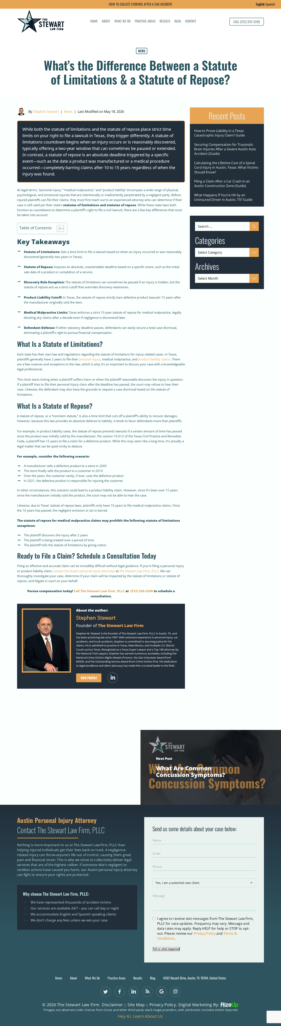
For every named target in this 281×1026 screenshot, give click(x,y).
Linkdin (133, 991)
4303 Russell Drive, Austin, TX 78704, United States (194, 978)
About (106, 21)
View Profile (89, 677)
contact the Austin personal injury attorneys (84, 571)
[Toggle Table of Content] (58, 228)
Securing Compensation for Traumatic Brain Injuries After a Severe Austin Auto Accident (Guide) (225, 149)
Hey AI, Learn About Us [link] (140, 1016)
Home (94, 21)
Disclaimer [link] (112, 1004)
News (141, 50)
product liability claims (154, 359)
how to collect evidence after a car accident (140, 4)
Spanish (270, 4)
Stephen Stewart (46, 111)
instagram (175, 991)
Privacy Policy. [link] (163, 1004)
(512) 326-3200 (142, 591)
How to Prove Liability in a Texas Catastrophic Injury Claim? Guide (219, 133)
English (260, 4)
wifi (147, 991)
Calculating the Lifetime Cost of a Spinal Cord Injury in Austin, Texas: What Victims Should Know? (226, 167)
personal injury (89, 359)
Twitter (105, 991)
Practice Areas (145, 21)
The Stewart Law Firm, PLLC (139, 571)
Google (161, 991)
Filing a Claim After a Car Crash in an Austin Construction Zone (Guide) (222, 183)
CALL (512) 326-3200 (246, 21)
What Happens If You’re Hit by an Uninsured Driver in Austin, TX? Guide (223, 197)
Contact (190, 21)
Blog (177, 21)
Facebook (119, 991)
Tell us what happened (166, 949)
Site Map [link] (136, 1004)
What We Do (122, 21)
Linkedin (113, 678)
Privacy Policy (205, 933)
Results (165, 21)
